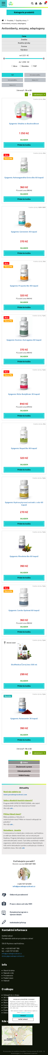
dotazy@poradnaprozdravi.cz (13, 956)
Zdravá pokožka (24, 771)
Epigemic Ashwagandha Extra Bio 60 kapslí (24, 177)
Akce (15, 66)
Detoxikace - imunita (12, 830)
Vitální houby (24, 775)
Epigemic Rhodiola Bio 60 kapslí (24, 556)
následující (38, 94)
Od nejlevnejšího (35, 75)
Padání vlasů (8, 978)
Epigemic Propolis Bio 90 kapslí (24, 286)
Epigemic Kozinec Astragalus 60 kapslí (24, 340)
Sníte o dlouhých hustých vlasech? (18, 800)
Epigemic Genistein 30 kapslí (24, 232)
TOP (35, 66)
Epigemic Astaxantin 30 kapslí (24, 718)
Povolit (23, 1015)
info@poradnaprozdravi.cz (24, 886)
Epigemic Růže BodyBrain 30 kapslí (24, 394)
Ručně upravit (23, 1019)
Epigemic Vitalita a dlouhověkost (24, 123)
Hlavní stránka (8, 970)
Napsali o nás (8, 973)
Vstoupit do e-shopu (11, 995)
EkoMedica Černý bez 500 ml (24, 664)
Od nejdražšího (12, 80)
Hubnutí (6, 980)
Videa (25, 762)
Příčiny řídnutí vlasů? (12, 814)
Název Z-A (12, 85)
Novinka (25, 66)
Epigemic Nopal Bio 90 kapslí (24, 448)
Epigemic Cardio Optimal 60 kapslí (24, 610)
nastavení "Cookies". (26, 1012)
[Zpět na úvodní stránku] (10, 3)
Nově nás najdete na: (12, 792)
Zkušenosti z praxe (24, 767)
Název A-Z (35, 80)
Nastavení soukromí (30, 1053)
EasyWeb (23, 1051)
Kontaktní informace (14, 930)
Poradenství (8, 975)
